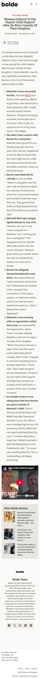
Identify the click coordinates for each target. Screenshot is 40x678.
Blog (27, 668)
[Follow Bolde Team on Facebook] (9, 625)
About (20, 668)
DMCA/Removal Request (27, 672)
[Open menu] (36, 4)
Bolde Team (12, 33)
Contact (34, 668)
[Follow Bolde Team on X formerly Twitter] (14, 625)
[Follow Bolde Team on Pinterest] (30, 625)
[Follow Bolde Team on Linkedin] (25, 625)
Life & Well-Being (20, 15)
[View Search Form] (31, 4)
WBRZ (28, 95)
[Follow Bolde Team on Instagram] (20, 625)
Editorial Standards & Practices (24, 676)
